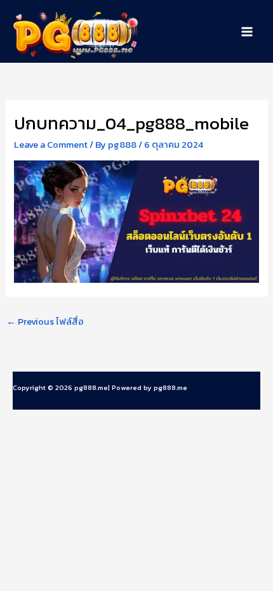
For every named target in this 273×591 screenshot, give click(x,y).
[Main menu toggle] (247, 31)
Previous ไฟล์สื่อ (45, 321)
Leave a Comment (51, 145)
